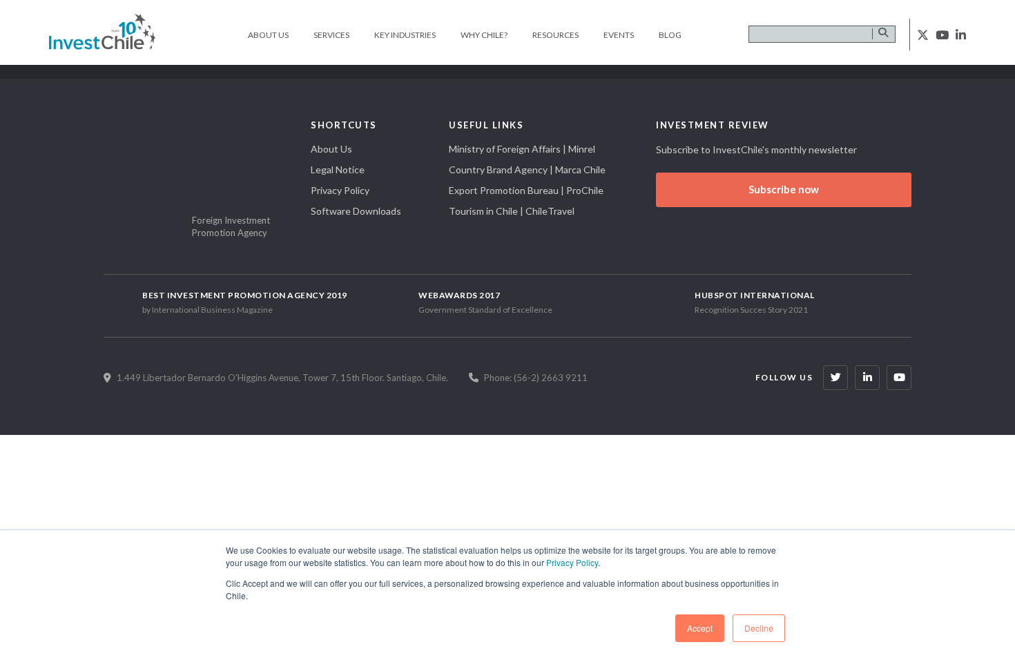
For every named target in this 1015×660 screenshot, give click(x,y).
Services (331, 35)
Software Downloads (356, 211)
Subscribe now (783, 189)
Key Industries (405, 35)
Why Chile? (484, 35)
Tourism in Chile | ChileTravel (511, 211)
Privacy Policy (572, 562)
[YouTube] (899, 377)
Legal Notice (338, 169)
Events (618, 35)
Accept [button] (700, 628)
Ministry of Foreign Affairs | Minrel (522, 149)
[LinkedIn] (867, 377)
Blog (670, 35)
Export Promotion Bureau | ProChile (526, 190)
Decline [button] (758, 628)
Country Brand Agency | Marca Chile (527, 169)
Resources (555, 35)
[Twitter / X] (835, 377)
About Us (268, 35)
